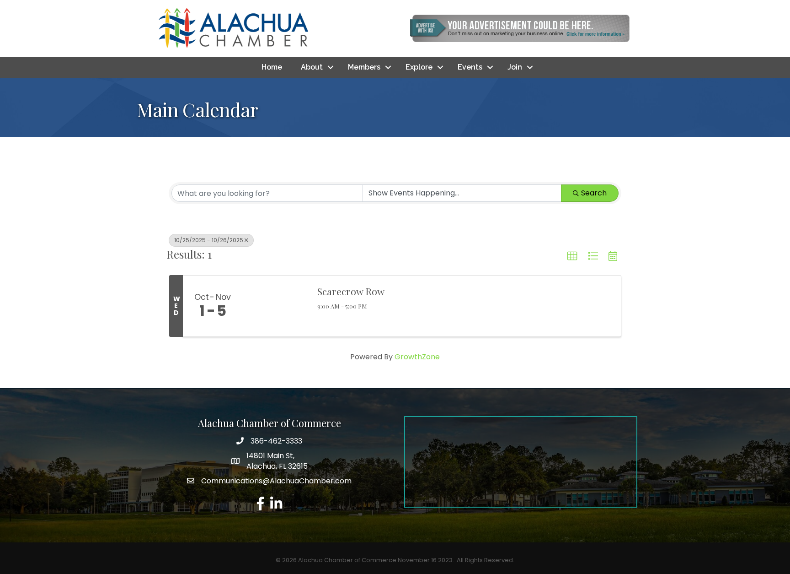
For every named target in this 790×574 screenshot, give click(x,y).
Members (364, 67)
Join (514, 67)
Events (470, 67)
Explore (419, 67)
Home (272, 67)
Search (594, 193)
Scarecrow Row (350, 291)
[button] (572, 256)
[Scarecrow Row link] (275, 306)
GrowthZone (417, 357)
